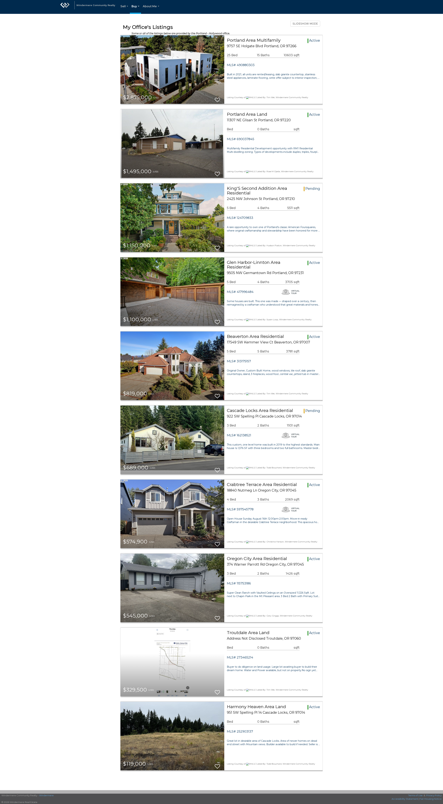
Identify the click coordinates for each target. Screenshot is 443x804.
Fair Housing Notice (431, 798)
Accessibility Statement (405, 798)
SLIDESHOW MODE (305, 23)
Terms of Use (415, 795)
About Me (152, 9)
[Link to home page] (65, 7)
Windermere (46, 795)
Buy (136, 9)
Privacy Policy (434, 795)
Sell (124, 9)
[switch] (217, 98)
